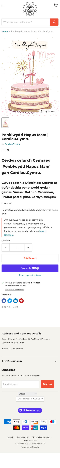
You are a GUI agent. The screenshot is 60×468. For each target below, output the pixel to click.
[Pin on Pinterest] (21, 300)
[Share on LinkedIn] (15, 300)
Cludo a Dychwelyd (41, 437)
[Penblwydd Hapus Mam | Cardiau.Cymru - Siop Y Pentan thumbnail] (5, 123)
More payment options (30, 275)
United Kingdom (29, 398)
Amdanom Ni (22, 437)
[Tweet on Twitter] (9, 300)
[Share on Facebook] (4, 300)
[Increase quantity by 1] (28, 247)
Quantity (6, 241)
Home (5, 31)
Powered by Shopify (30, 447)
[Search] (54, 22)
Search (10, 437)
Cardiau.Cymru (12, 144)
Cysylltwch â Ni (30, 440)
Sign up (47, 384)
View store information (14, 290)
